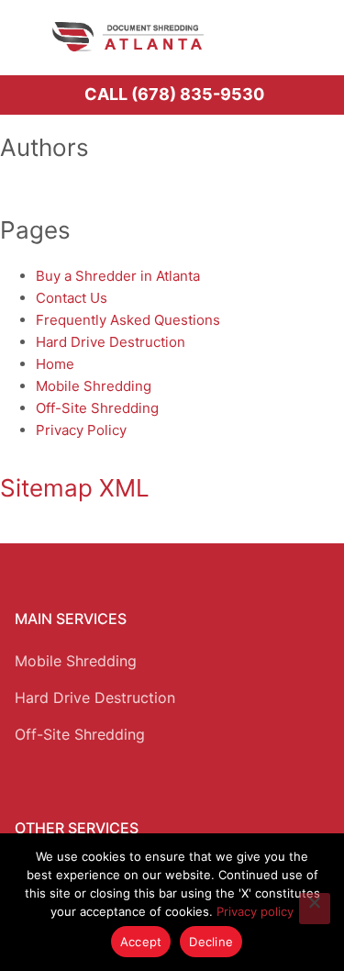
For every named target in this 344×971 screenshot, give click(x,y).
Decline (211, 941)
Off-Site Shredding (97, 408)
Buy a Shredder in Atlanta (118, 276)
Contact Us (71, 298)
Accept (141, 941)
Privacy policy (255, 911)
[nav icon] (304, 36)
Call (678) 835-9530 (174, 94)
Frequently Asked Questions (128, 320)
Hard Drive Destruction (110, 342)
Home (55, 364)
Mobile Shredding (93, 386)
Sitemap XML (75, 488)
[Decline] (314, 908)
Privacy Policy (81, 430)
